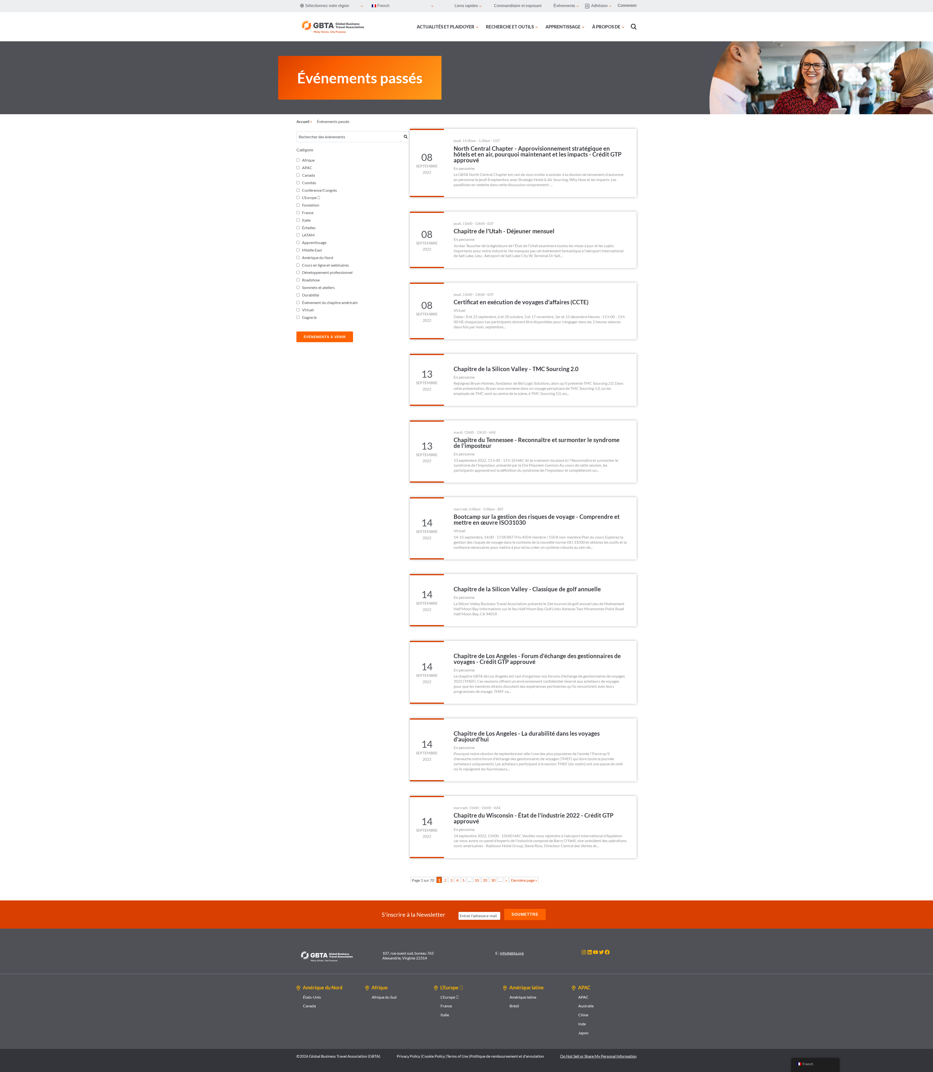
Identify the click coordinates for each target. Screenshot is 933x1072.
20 (485, 880)
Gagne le (309, 317)
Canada (308, 175)
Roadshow (311, 280)
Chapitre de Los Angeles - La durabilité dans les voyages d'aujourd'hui (527, 736)
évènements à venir (325, 337)
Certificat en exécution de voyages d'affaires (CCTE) (521, 301)
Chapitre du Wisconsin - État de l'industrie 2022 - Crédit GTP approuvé (533, 818)
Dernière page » (524, 880)
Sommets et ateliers (318, 287)
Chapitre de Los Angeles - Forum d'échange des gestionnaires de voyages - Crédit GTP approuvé (537, 658)
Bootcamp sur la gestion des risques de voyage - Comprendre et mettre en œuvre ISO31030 (537, 519)
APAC (307, 167)
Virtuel (308, 309)
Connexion (627, 5)
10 (477, 880)
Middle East (312, 250)
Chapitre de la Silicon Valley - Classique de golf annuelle (527, 589)
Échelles (309, 227)
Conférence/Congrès (319, 190)
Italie (306, 220)
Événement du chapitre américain (330, 302)
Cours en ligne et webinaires (325, 265)
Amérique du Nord (317, 257)
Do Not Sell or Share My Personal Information (598, 1056)
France (307, 212)
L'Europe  (311, 197)
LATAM (308, 235)
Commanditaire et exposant (517, 6)
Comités (309, 182)
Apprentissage (314, 242)
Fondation (310, 205)
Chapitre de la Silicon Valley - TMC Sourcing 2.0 (516, 368)
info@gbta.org (512, 953)
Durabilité (310, 295)
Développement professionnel (327, 272)
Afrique (308, 160)
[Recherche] (634, 27)
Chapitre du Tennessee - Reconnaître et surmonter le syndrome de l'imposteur (537, 442)
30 (493, 880)
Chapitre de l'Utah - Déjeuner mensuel (504, 231)
